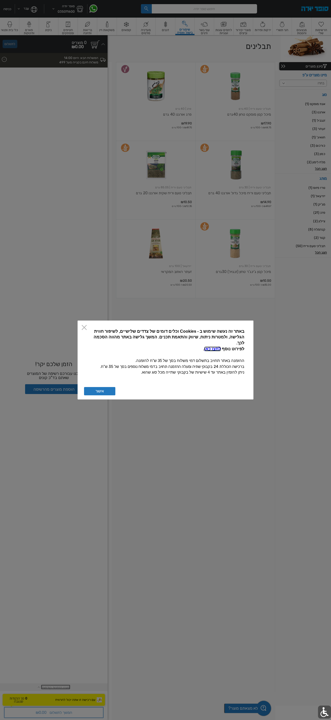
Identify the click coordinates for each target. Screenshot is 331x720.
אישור (99, 391)
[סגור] (84, 328)
